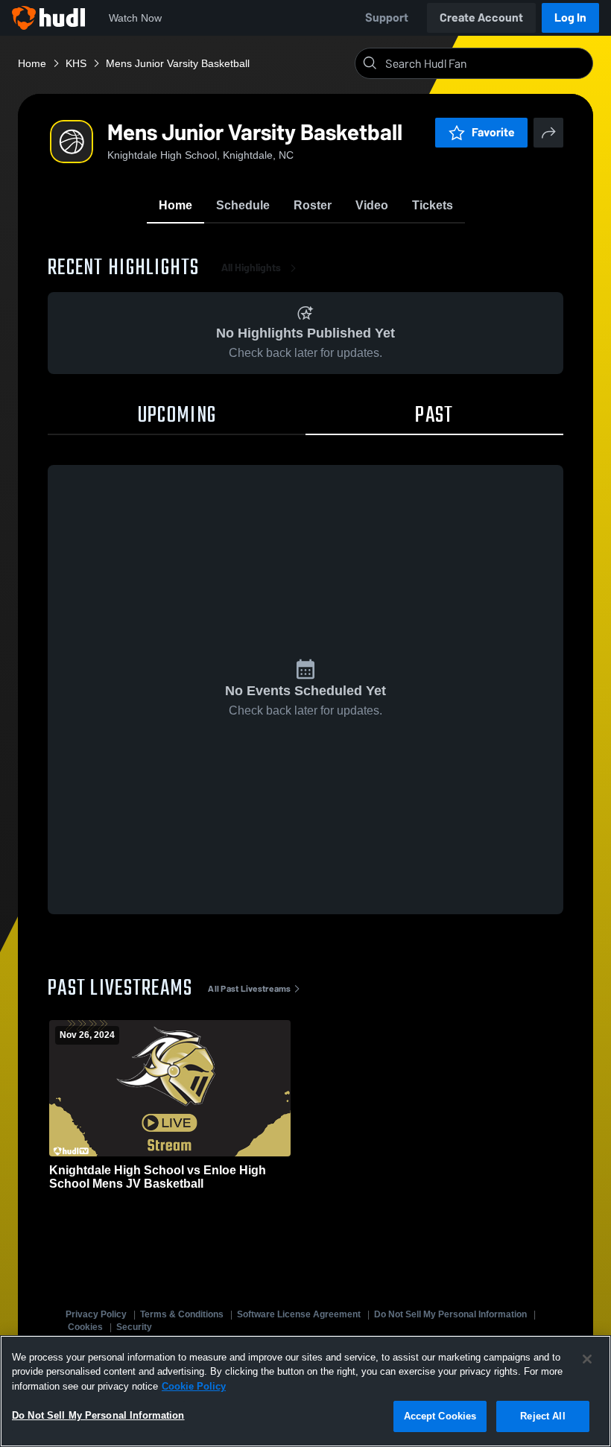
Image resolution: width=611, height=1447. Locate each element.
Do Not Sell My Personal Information (450, 1314)
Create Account (481, 17)
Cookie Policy (194, 1386)
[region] (305, 1391)
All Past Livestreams (249, 988)
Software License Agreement (299, 1314)
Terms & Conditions (182, 1314)
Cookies (85, 1327)
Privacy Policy (96, 1314)
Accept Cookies (440, 1416)
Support (386, 17)
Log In (570, 17)
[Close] (587, 1359)
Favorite (493, 132)
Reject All (542, 1416)
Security (134, 1327)
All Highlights (251, 267)
